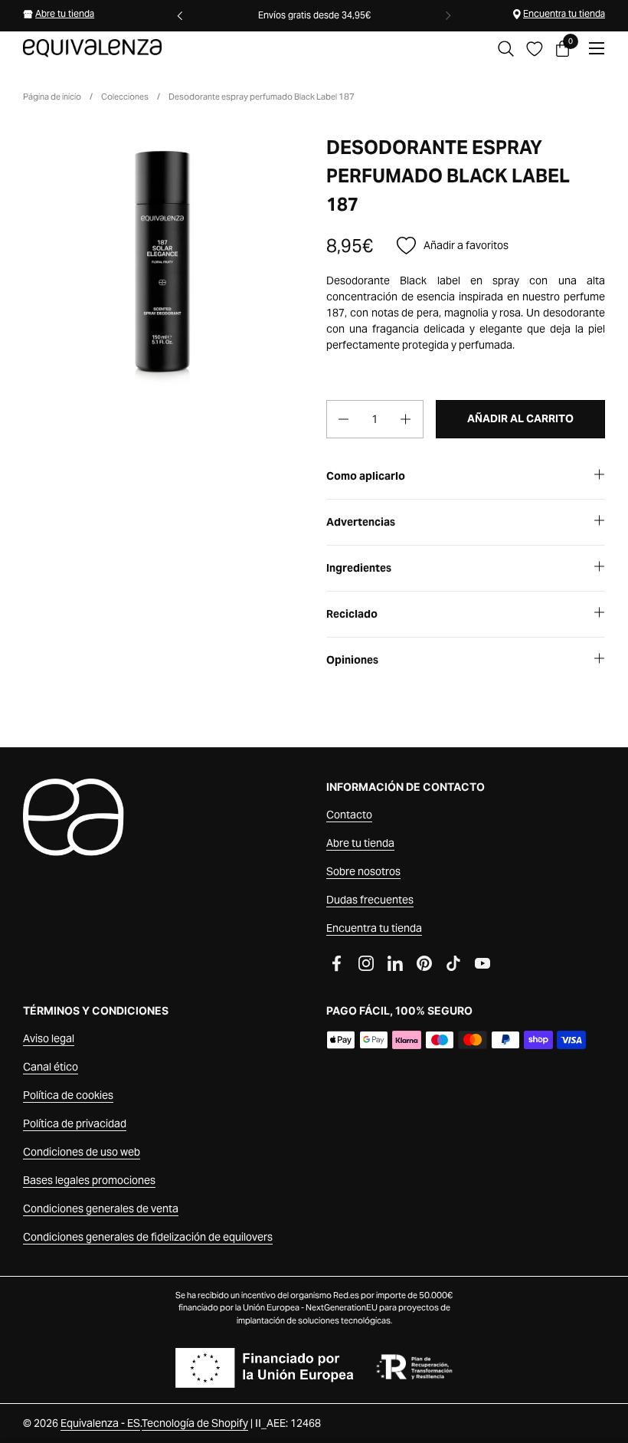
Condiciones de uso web (81, 1152)
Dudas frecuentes (370, 900)
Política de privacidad (74, 1123)
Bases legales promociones (89, 1180)
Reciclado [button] (352, 614)
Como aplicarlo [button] (365, 476)
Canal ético (50, 1067)
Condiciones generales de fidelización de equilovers (148, 1237)
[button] (505, 48)
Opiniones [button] (352, 660)
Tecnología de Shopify (195, 1423)
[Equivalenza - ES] (92, 48)
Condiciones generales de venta (100, 1208)
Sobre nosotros (363, 871)
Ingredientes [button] (358, 568)
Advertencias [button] (360, 522)
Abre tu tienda (64, 13)
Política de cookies (68, 1095)
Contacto (349, 815)
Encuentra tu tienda (564, 13)
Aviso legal (48, 1038)
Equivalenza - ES (100, 1423)
